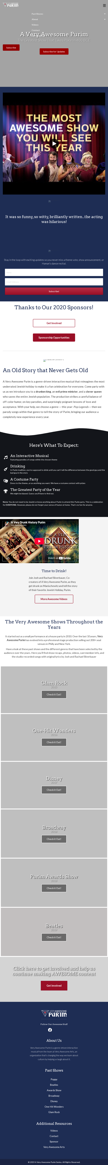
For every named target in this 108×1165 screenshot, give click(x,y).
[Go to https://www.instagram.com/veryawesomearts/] (54, 1030)
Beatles (54, 1084)
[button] (54, 143)
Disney (54, 1101)
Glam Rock (54, 1112)
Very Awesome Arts (54, 1147)
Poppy (54, 1079)
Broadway (54, 1095)
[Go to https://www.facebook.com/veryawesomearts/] (50, 1030)
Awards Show (54, 1090)
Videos (54, 1130)
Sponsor (54, 1141)
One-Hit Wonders (54, 1106)
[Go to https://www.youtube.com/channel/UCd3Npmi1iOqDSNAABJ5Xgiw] (58, 1030)
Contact (54, 1136)
